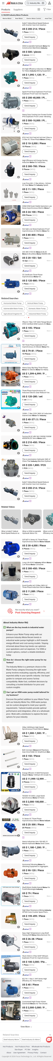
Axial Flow (48, 18)
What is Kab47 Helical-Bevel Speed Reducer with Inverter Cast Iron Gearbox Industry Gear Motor (11, 532)
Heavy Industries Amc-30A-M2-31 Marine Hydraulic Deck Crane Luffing (35, 843)
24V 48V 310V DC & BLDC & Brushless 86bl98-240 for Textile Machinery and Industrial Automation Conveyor (36, 253)
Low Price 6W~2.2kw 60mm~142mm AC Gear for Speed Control (36, 184)
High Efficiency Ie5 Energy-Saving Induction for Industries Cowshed (34, 161)
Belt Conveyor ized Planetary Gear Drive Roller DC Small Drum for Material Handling (37, 751)
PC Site (27, 1049)
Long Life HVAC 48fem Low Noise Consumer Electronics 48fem (36, 564)
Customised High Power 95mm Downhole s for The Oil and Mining (34, 1003)
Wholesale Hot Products (41, 1046)
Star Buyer (19, 1049)
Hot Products (8, 1046)
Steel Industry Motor (11, 1039)
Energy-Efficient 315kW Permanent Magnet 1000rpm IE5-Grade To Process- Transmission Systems (36, 774)
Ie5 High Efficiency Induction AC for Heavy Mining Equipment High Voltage (36, 70)
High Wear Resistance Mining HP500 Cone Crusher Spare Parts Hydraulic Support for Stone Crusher (36, 911)
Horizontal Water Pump (12, 303)
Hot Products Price (22, 1046)
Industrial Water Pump (37, 314)
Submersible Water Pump (13, 308)
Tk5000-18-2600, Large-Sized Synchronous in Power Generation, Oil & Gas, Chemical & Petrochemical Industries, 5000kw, (35, 797)
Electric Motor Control (33, 18)
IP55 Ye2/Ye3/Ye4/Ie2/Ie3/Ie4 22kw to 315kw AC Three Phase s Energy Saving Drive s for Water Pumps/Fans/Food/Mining (37, 139)
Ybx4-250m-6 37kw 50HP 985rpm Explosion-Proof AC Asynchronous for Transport (35, 957)
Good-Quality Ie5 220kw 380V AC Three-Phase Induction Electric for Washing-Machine (36, 587)
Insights (35, 1049)
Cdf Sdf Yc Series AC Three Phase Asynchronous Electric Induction (36, 541)
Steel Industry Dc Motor (31, 1039)
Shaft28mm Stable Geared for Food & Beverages (36, 888)
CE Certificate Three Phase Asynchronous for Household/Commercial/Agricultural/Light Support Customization (37, 276)
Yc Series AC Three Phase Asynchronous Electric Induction (36, 820)
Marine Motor (7, 18)
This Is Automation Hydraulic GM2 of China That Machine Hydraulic (37, 460)
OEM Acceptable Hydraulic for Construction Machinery (36, 47)
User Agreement (19, 1053)
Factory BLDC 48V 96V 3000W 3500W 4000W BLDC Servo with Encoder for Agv (36, 437)
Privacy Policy (33, 1053)
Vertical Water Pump (35, 303)
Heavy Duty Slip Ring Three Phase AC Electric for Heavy (35, 369)
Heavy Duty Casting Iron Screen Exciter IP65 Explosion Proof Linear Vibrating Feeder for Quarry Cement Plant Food (37, 116)
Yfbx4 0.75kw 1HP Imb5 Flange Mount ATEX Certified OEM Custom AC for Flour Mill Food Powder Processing (37, 323)
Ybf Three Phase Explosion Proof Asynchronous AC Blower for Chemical (35, 346)
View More (25, 1026)
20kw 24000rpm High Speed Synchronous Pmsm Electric (35, 728)
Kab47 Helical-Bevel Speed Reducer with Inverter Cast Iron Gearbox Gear (35, 24)
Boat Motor (19, 18)
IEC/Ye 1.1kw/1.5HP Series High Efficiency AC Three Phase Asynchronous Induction (35, 980)
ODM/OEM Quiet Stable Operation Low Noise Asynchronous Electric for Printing (37, 207)
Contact (43, 1053)
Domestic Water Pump (37, 308)
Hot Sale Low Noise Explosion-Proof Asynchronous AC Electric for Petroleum (36, 230)
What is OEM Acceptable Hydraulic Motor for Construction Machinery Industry (31, 532)
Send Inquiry (29, 37)
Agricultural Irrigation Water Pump (14, 314)
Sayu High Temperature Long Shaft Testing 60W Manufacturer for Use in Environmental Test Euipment (36, 934)
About (9, 1053)
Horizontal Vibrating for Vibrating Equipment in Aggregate (35, 865)
